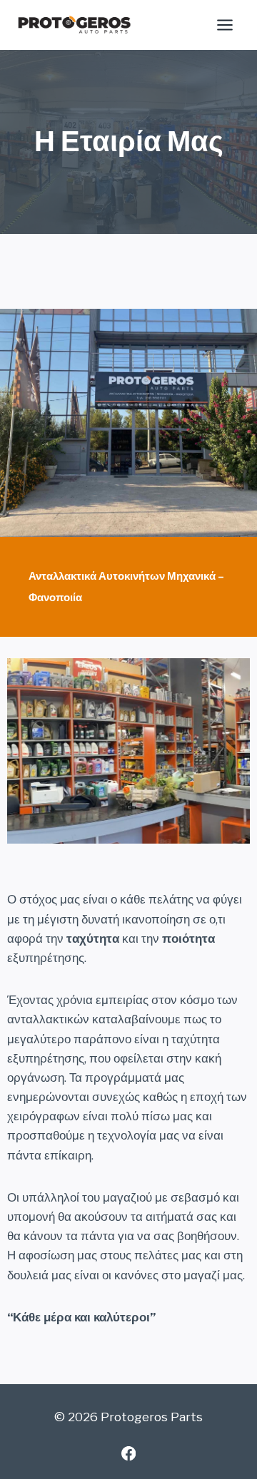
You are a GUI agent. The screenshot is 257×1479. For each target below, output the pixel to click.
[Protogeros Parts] (74, 25)
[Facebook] (128, 1453)
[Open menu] (224, 24)
